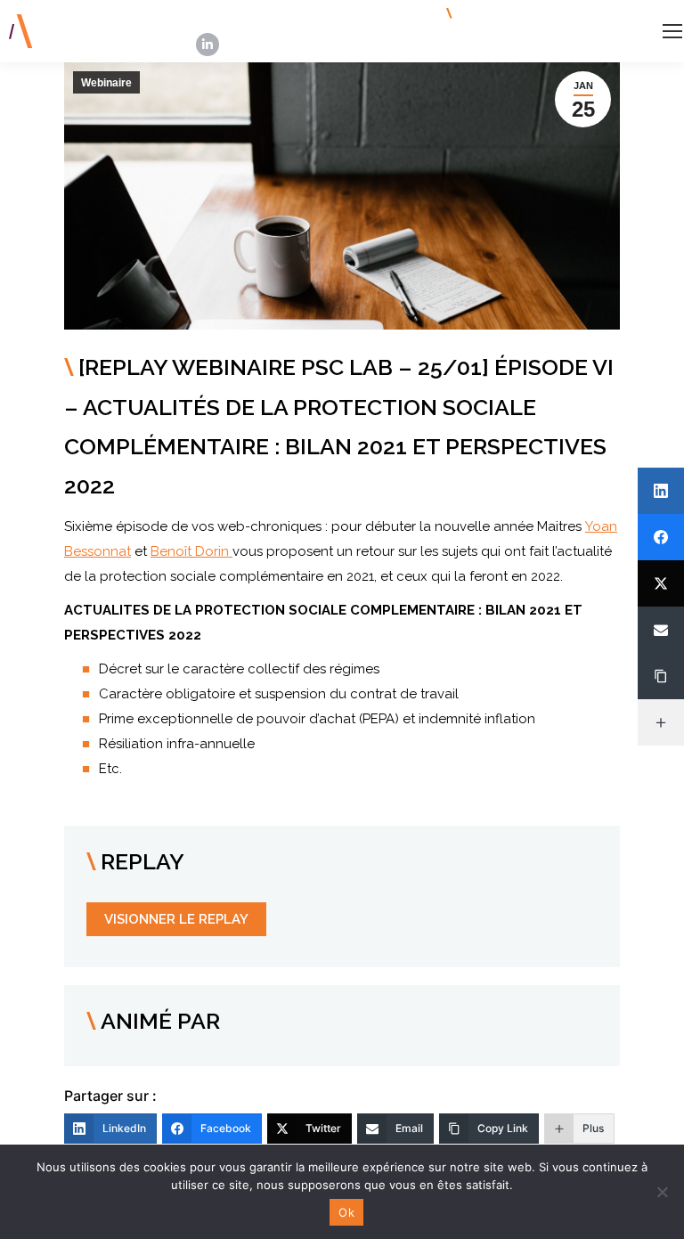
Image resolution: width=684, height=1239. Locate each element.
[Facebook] (661, 537)
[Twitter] (661, 583)
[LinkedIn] (661, 491)
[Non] (662, 1192)
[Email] (661, 630)
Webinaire (106, 83)
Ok (346, 1212)
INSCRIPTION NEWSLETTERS (544, 13)
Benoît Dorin (191, 551)
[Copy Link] (661, 676)
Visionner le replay (176, 919)
